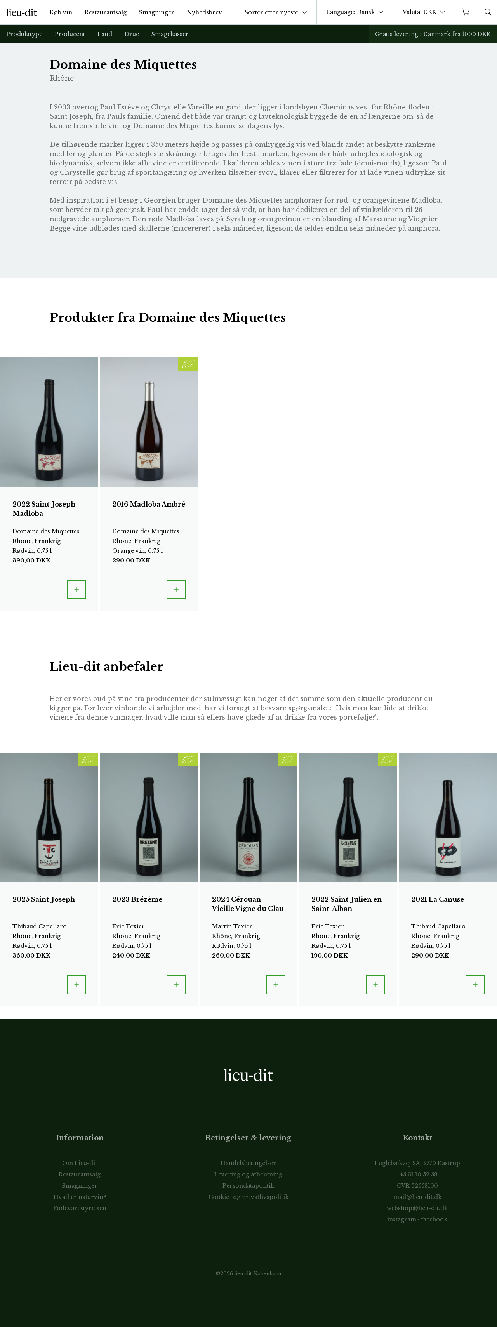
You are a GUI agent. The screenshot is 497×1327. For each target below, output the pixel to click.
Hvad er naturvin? (80, 1196)
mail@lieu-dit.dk (417, 1196)
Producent (70, 34)
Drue (132, 34)
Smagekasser (170, 34)
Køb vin (61, 12)
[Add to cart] (76, 589)
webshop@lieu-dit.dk (417, 1208)
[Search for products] (488, 12)
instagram (401, 1219)
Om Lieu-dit (79, 1163)
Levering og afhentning (248, 1174)
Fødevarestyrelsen (79, 1208)
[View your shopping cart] (467, 12)
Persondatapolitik (248, 1185)
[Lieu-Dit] (21, 12)
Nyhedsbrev (204, 12)
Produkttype (24, 34)
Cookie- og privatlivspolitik (248, 1196)
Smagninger (156, 12)
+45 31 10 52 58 (417, 1174)
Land (104, 34)
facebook (434, 1219)
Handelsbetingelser (248, 1163)
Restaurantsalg (106, 12)
